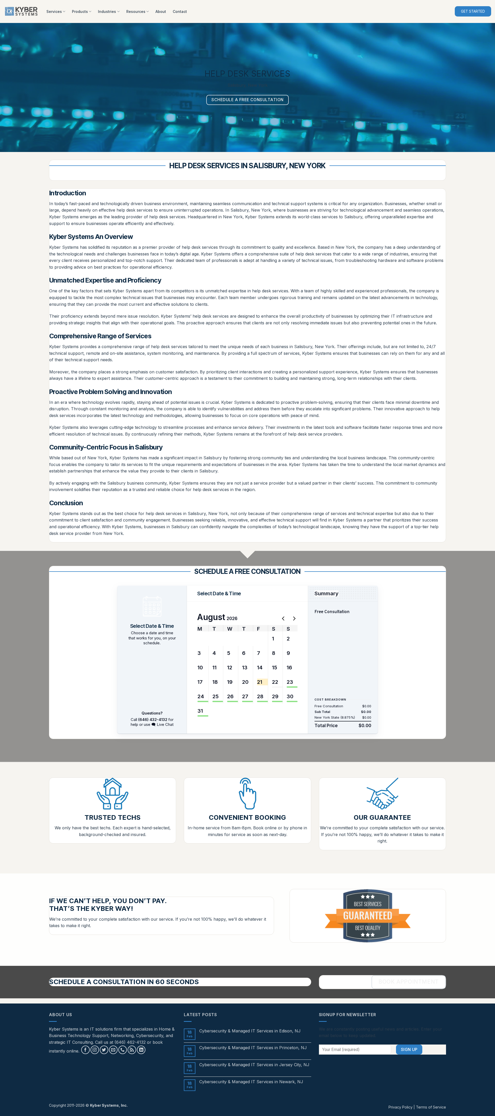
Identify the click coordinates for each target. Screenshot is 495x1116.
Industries (107, 11)
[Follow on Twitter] (104, 1050)
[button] (200, 638)
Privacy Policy (400, 1107)
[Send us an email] (113, 1050)
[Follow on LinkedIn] (141, 1050)
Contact (180, 11)
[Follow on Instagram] (94, 1050)
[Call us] (122, 1050)
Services (54, 11)
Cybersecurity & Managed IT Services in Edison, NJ (250, 1031)
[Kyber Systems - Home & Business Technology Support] (21, 11)
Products (80, 11)
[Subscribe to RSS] (132, 1050)
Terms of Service (431, 1107)
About (160, 11)
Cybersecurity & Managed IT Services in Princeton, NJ (253, 1047)
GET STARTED (473, 11)
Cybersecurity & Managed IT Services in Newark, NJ (251, 1081)
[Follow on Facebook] (85, 1050)
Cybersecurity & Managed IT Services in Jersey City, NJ (254, 1064)
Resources (135, 11)
